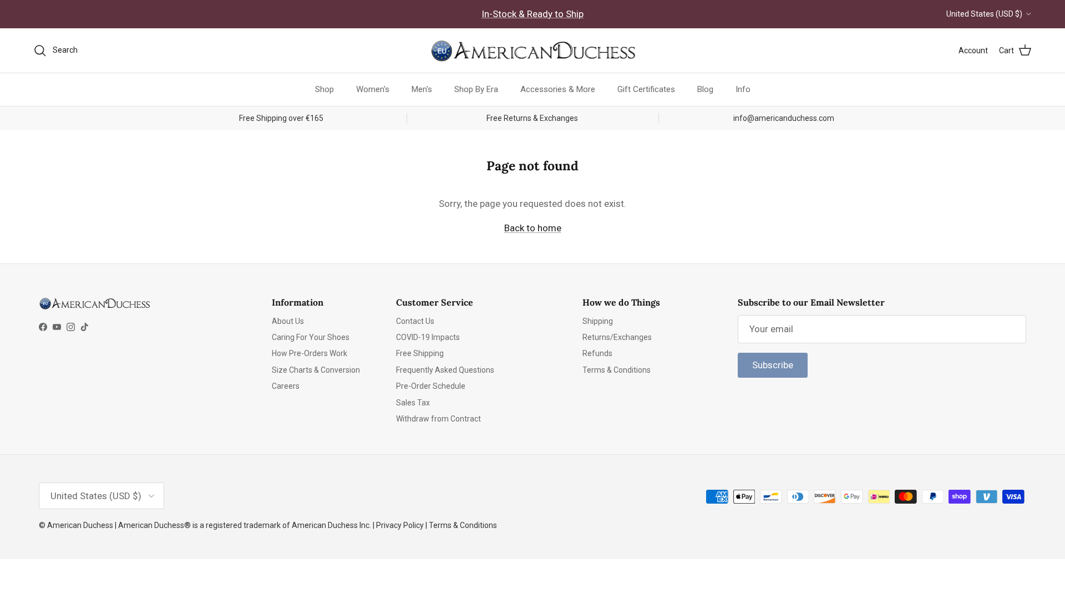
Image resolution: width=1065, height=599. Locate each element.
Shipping (597, 321)
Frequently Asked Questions (445, 370)
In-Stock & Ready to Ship (532, 13)
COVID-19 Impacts (428, 337)
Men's (422, 89)
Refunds (597, 353)
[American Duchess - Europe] (532, 50)
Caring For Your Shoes (310, 337)
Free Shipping (420, 353)
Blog (705, 89)
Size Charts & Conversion (316, 370)
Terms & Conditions (616, 370)
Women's (372, 89)
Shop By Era (476, 89)
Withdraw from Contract (438, 418)
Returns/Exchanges (617, 337)
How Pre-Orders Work (309, 353)
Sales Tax (413, 402)
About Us (288, 321)
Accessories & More (557, 89)
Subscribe (772, 364)
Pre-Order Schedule (430, 386)
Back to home (532, 227)
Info (743, 89)
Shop (324, 89)
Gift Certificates (646, 89)
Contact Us (415, 321)
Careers (286, 386)
